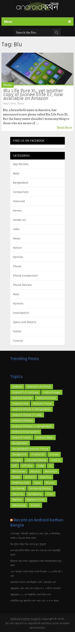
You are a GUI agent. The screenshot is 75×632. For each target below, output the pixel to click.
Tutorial (18, 340)
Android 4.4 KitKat (39, 386)
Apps (16, 173)
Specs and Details (24, 322)
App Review (20, 164)
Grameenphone (36, 460)
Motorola (51, 471)
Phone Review (22, 285)
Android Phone (42, 403)
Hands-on (19, 219)
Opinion (18, 257)
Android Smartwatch (25, 431)
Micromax (19, 471)
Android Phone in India (27, 415)
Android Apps (51, 392)
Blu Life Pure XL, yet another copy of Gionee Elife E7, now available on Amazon (33, 94)
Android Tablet (21, 437)
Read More (64, 127)
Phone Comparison (25, 275)
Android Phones (22, 420)
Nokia (16, 477)
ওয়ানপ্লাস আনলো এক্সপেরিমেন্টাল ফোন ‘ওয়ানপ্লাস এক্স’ (33, 582)
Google (16, 460)
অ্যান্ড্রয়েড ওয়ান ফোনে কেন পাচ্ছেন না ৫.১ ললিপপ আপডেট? (35, 588)
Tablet (17, 331)
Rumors (18, 303)
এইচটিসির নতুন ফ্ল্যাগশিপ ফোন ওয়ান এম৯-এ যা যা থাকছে (34, 600)
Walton (17, 499)
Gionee (54, 454)
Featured (19, 201)
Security (17, 494)
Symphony (35, 494)
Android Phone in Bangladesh (31, 409)
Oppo (37, 482)
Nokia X (30, 477)
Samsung (18, 488)
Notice (17, 247)
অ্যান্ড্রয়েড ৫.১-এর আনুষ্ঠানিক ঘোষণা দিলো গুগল (30, 594)
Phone (7, 85)
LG (50, 465)
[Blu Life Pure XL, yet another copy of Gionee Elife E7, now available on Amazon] (37, 69)
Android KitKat (46, 398)
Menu (8, 21)
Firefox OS (38, 454)
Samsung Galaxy (40, 488)
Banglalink (19, 454)
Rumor (50, 482)
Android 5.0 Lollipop (25, 392)
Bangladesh (20, 182)
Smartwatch (21, 312)
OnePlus (45, 477)
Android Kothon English (25, 619)
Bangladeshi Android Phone (30, 448)
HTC (14, 465)
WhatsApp (19, 505)
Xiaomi (35, 505)
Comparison (21, 192)
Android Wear (45, 437)
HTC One (27, 465)
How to (56, 460)
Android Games (22, 398)
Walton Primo (36, 499)
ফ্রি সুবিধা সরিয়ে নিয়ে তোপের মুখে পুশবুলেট (28, 544)
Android (17, 386)
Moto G (35, 471)
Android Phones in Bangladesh (32, 426)
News (16, 238)
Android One (20, 403)
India (16, 229)
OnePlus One (20, 482)
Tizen (50, 494)
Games (17, 210)
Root (16, 294)
